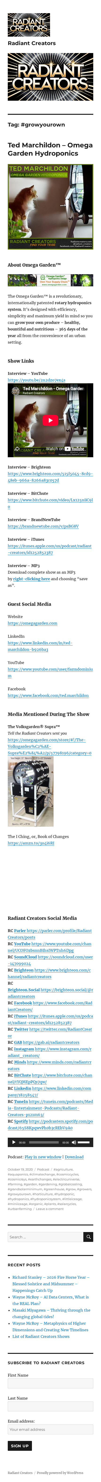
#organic (36, 1204)
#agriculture (63, 1169)
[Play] (14, 1142)
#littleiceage (72, 1199)
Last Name (18, 1398)
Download (74, 1157)
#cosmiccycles (67, 1174)
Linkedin (22, 1088)
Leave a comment (50, 1209)
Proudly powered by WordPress (60, 1473)
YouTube (22, 943)
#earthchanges (39, 1179)
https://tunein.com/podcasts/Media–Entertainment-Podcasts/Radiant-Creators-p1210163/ (50, 1108)
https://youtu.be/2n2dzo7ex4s (36, 380)
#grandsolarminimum (25, 1189)
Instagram (24, 1049)
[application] (50, 1142)
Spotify (21, 1121)
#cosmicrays (17, 1179)
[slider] (84, 1142)
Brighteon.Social (24, 989)
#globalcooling (70, 1184)
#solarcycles (66, 1204)
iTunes (20, 1016)
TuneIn (21, 1101)
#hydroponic (64, 1194)
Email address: (21, 1421)
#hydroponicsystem (45, 1199)
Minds (20, 1062)
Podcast (43, 1169)
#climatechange (42, 1174)
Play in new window (43, 1157)
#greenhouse (54, 1189)
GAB (18, 1042)
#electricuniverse (66, 1179)
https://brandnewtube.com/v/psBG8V (43, 526)
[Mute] (74, 1142)
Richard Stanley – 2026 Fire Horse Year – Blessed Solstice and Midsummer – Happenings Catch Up (51, 1284)
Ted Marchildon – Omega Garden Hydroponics (50, 149)
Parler (20, 930)
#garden (30, 1184)
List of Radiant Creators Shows (41, 1336)
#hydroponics (18, 1199)
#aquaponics (18, 1174)
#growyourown (19, 1194)
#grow (71, 1189)
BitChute (22, 1075)
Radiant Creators (32, 43)
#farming (15, 1184)
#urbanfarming (20, 1209)
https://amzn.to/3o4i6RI (31, 843)
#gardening (48, 1184)
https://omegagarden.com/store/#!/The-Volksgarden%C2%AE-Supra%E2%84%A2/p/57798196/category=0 (49, 746)
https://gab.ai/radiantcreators (51, 1042)
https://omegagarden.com (32, 623)
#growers (84, 1189)
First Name (18, 1375)
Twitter (21, 1029)
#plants (50, 1204)
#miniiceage (17, 1204)
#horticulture (42, 1194)
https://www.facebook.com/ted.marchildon (48, 695)
